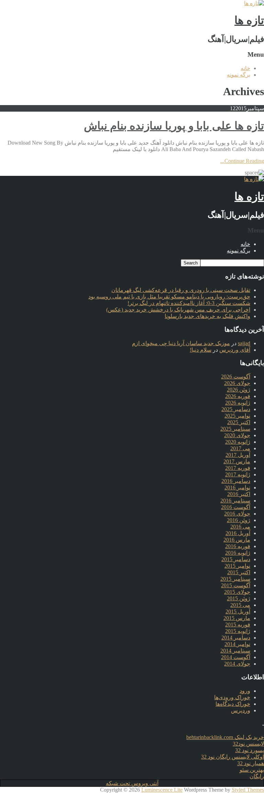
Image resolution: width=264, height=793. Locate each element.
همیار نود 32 (250, 763)
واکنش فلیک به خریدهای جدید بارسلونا (207, 316)
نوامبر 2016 (237, 487)
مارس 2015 (236, 618)
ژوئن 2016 (238, 520)
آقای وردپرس (234, 350)
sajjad (244, 343)
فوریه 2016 (237, 546)
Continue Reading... (242, 161)
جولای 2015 (237, 592)
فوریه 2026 (237, 396)
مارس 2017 (236, 461)
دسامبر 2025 (235, 409)
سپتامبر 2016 (235, 500)
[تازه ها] (254, 3)
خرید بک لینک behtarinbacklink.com (225, 737)
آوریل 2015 (238, 611)
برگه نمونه (238, 75)
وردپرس (240, 710)
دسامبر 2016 (235, 481)
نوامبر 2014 (237, 644)
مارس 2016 (236, 540)
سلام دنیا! (200, 350)
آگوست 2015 (235, 585)
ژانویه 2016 (237, 553)
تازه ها (249, 20)
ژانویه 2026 (237, 403)
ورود (245, 691)
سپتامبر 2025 (235, 429)
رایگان (257, 776)
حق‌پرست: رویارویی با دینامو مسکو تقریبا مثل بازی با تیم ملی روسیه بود (169, 296)
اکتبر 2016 (238, 494)
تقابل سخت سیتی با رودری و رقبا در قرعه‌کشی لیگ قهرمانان (180, 290)
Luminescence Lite (162, 790)
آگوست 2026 (235, 376)
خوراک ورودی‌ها (232, 697)
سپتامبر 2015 (235, 579)
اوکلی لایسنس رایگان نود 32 (232, 757)
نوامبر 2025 (237, 416)
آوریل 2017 (238, 455)
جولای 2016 (237, 514)
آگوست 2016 (235, 507)
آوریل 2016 (238, 533)
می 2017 (240, 448)
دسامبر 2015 (235, 559)
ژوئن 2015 (238, 598)
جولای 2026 (237, 383)
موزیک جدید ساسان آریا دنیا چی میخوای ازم (181, 343)
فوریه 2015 (237, 624)
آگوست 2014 (235, 657)
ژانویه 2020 (237, 442)
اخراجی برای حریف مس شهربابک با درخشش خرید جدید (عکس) (178, 310)
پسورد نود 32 (249, 750)
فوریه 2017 (237, 468)
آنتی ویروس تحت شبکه (132, 783)
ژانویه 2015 (237, 631)
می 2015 (240, 605)
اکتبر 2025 (238, 422)
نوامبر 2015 (237, 566)
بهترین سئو (252, 770)
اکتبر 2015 (238, 572)
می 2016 (240, 527)
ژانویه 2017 (237, 474)
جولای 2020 (237, 435)
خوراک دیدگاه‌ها (233, 704)
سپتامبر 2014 (235, 651)
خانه (245, 68)
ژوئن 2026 (238, 390)
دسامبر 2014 (235, 638)
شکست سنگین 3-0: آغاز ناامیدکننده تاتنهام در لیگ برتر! (189, 303)
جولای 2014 (237, 664)
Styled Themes (248, 790)
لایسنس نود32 (248, 744)
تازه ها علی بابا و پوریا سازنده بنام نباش (174, 126)
